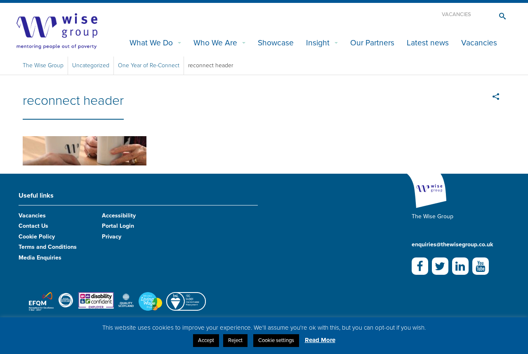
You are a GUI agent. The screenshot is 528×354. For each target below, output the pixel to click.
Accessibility (119, 215)
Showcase (276, 42)
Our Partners (372, 42)
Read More (320, 340)
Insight (318, 42)
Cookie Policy (37, 236)
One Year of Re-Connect (148, 65)
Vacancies (456, 14)
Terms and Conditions (48, 246)
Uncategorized (90, 65)
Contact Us (33, 225)
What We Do (151, 42)
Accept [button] (206, 340)
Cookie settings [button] (276, 340)
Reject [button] (235, 340)
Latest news (428, 42)
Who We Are (215, 42)
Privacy (111, 236)
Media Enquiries (40, 257)
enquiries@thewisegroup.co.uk (452, 244)
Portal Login (118, 225)
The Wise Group (43, 65)
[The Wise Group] (56, 30)
